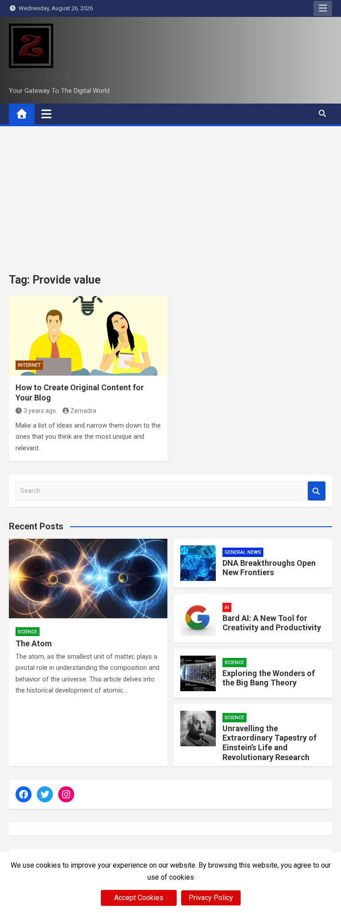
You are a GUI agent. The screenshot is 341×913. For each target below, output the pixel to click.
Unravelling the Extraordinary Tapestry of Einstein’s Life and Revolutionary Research (269, 743)
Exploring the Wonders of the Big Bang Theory (268, 678)
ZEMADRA (40, 76)
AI (227, 607)
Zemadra (83, 410)
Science (27, 632)
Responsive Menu (322, 8)
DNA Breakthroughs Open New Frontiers (269, 567)
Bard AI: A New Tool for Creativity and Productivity (271, 623)
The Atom (34, 643)
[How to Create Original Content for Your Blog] (88, 336)
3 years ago (40, 410)
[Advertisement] (170, 193)
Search (316, 491)
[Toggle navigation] (46, 114)
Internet (29, 365)
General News (243, 552)
